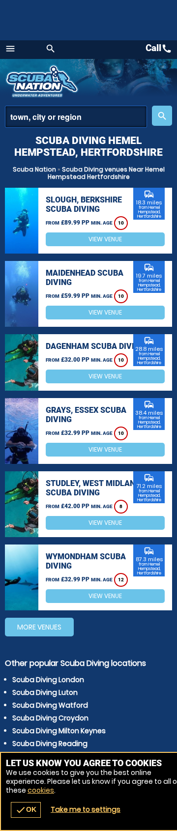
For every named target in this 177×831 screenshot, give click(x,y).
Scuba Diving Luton (45, 692)
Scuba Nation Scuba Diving (43, 81)
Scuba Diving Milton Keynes (59, 731)
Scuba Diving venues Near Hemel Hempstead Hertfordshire (106, 173)
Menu (10, 48)
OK (25, 809)
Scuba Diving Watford (50, 705)
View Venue (105, 239)
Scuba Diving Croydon (50, 718)
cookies (41, 790)
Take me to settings (85, 809)
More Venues (39, 627)
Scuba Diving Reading (50, 743)
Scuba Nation (34, 169)
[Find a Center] (76, 117)
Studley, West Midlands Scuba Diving (95, 488)
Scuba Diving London (48, 680)
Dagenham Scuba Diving (95, 346)
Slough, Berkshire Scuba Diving (84, 204)
